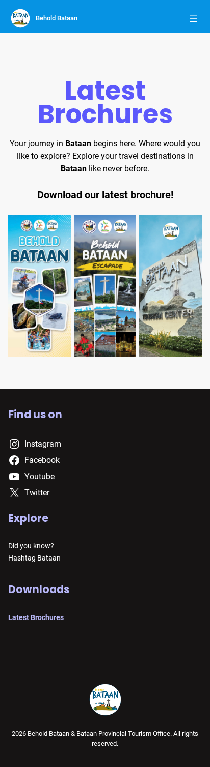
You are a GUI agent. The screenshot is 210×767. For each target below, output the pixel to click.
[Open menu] (194, 18)
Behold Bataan (56, 18)
